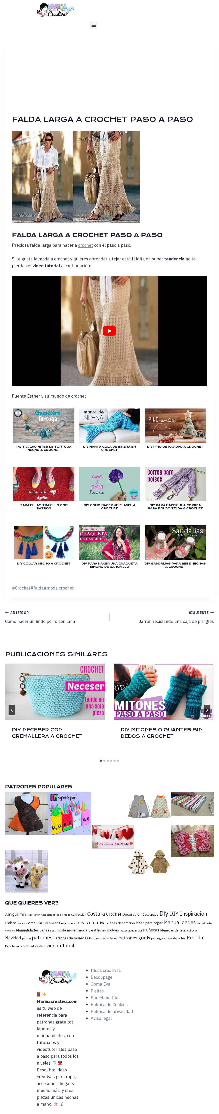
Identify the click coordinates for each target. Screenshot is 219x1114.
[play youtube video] (109, 331)
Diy (163, 913)
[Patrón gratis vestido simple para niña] (149, 808)
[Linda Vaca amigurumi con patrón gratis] (26, 871)
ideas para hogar (149, 923)
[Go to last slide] (12, 710)
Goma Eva (34, 922)
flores (21, 923)
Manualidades (180, 922)
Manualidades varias (32, 930)
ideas (71, 923)
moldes (113, 930)
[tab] (101, 761)
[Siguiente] (207, 710)
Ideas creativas (92, 922)
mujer (138, 930)
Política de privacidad (112, 1011)
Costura (96, 913)
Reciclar (196, 937)
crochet (85, 245)
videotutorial (60, 945)
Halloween (50, 923)
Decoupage (150, 914)
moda (53, 930)
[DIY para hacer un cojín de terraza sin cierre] (192, 804)
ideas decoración (122, 923)
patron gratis (158, 938)
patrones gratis (134, 938)
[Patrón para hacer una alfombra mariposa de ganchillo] (192, 841)
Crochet (21, 588)
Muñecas (151, 930)
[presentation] (55, 692)
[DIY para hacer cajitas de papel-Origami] (69, 813)
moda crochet (59, 588)
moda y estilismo (92, 930)
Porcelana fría (176, 938)
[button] (93, 25)
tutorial (28, 946)
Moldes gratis (127, 930)
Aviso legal (101, 1018)
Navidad (13, 937)
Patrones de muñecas (70, 938)
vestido (40, 946)
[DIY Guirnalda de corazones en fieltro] (113, 837)
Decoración (131, 914)
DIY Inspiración (188, 913)
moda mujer (67, 930)
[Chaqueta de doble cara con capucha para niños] (149, 862)
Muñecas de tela (172, 930)
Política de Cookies (109, 1004)
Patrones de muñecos (103, 938)
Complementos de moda (55, 914)
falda (37, 588)
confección (78, 914)
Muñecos (192, 930)
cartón (37, 914)
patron (26, 938)
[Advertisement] (113, 82)
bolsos (29, 914)
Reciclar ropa (13, 946)
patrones (42, 937)
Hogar (63, 923)
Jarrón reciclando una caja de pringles (176, 617)
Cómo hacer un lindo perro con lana (40, 617)
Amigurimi (14, 914)
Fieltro (10, 922)
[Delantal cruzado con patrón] (26, 813)
